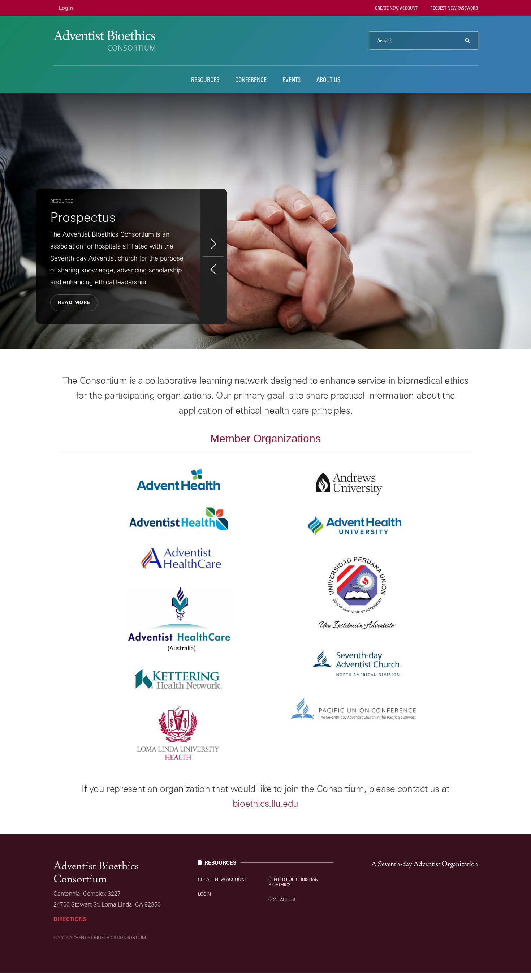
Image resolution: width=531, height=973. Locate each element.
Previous (213, 269)
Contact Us (281, 899)
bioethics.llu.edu (265, 803)
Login (66, 8)
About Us (328, 79)
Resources (205, 79)
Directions (69, 919)
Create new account (396, 8)
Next (213, 243)
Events (291, 79)
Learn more (73, 282)
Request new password (453, 8)
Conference (251, 79)
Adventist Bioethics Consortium (96, 873)
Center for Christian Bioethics (293, 882)
